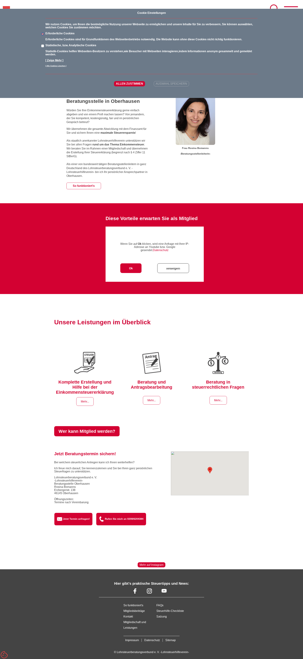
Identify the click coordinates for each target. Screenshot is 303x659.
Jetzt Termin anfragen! (76, 518)
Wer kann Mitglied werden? (87, 431)
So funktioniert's (84, 185)
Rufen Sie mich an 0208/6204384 (124, 518)
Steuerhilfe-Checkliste (170, 610)
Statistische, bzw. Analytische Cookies (70, 45)
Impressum (132, 640)
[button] (210, 470)
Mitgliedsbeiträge (134, 610)
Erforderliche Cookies (60, 33)
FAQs (159, 605)
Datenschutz (161, 250)
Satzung (161, 616)
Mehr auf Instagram (151, 564)
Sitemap (170, 640)
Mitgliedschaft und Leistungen (134, 625)
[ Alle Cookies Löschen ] (55, 66)
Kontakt (128, 616)
